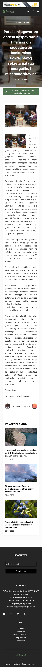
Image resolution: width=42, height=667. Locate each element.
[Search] (33, 11)
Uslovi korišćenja (20, 634)
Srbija (26, 22)
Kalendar (21, 640)
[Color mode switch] (28, 11)
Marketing (21, 631)
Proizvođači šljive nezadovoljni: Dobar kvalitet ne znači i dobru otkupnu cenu (19, 525)
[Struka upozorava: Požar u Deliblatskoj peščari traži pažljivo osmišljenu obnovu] (21, 473)
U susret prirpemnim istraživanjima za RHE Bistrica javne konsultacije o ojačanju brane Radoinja (21, 453)
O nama (21, 628)
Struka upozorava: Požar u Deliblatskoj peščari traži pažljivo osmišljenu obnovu (20, 489)
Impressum (21, 637)
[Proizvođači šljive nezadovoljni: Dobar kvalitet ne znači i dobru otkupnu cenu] (21, 509)
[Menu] (38, 11)
